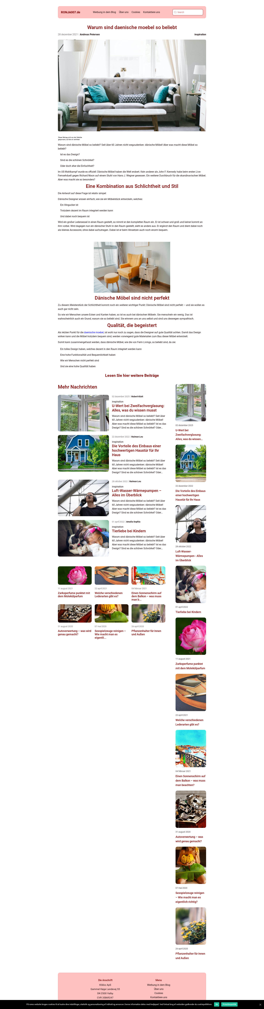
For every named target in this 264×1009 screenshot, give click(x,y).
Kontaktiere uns (151, 12)
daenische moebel (94, 332)
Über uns (123, 12)
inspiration (200, 34)
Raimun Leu (137, 436)
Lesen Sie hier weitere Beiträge (132, 375)
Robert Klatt (137, 396)
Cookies (136, 12)
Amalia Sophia (133, 521)
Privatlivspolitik (229, 1004)
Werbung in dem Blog (104, 12)
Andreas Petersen (90, 34)
